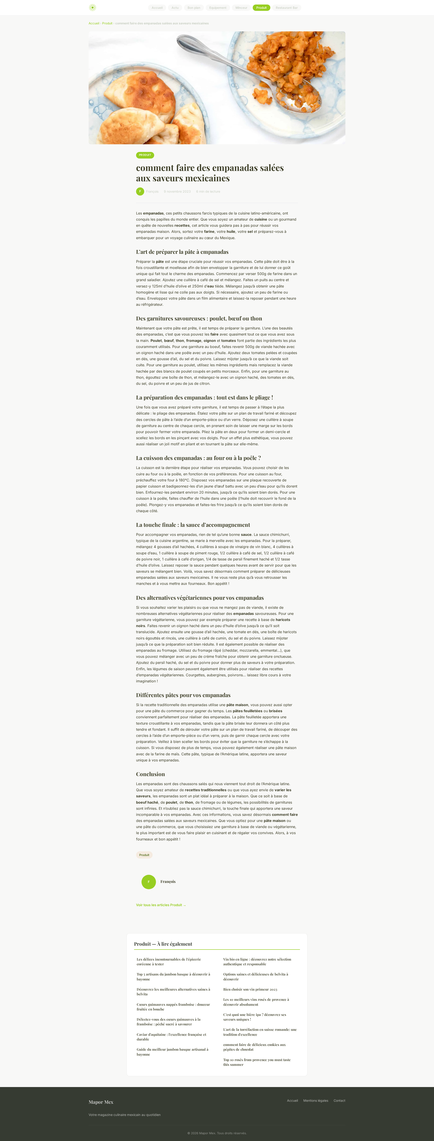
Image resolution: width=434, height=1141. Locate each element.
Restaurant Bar (287, 7)
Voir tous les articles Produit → (161, 905)
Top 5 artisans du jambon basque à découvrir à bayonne (173, 976)
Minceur (241, 7)
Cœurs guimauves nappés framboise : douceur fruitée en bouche (173, 1006)
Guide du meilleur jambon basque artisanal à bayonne (172, 1051)
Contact (339, 1100)
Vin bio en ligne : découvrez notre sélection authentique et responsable (257, 961)
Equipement (217, 7)
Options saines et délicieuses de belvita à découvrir (255, 976)
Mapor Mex (101, 1102)
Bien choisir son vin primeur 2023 (250, 989)
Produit (261, 7)
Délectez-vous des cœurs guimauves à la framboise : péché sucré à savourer (168, 1021)
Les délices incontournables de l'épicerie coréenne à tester (169, 961)
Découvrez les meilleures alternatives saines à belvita (173, 991)
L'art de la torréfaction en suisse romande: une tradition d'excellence (260, 1031)
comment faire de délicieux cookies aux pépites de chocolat (254, 1047)
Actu (175, 7)
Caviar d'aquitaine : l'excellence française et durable (171, 1036)
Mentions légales (315, 1100)
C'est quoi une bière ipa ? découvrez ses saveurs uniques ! (254, 1017)
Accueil (157, 7)
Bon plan (194, 7)
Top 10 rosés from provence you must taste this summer (257, 1062)
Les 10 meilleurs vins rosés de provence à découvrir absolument (256, 1001)
